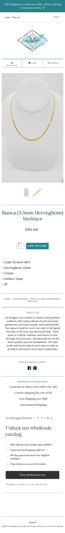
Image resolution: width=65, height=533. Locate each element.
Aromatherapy (20, 299)
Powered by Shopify (55, 526)
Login (7, 17)
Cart (33, 63)
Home (7, 299)
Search (32, 522)
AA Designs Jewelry (15, 526)
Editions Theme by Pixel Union (35, 526)
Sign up (16, 17)
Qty (20, 243)
